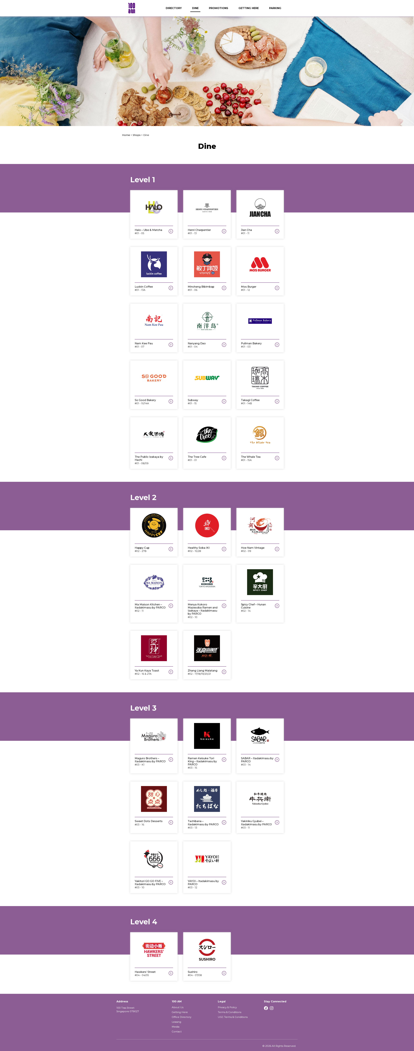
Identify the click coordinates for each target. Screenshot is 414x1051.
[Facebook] (266, 1008)
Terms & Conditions (229, 1012)
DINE (195, 8)
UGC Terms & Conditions (233, 1017)
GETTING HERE (249, 8)
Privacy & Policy (227, 1007)
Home (126, 135)
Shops (137, 135)
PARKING (275, 8)
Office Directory (181, 1017)
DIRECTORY (174, 8)
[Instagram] (272, 1008)
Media (175, 1026)
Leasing (176, 1022)
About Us (177, 1007)
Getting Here (180, 1012)
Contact (177, 1031)
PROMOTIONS (218, 8)
